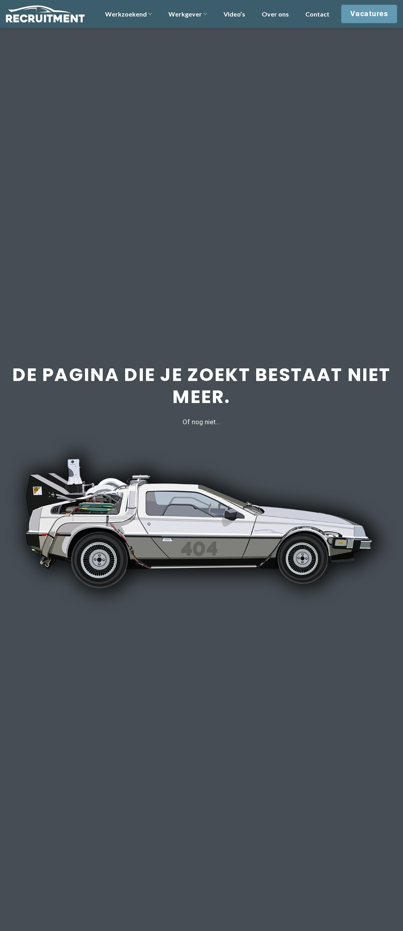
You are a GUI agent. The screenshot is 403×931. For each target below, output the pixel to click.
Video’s (234, 14)
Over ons (275, 14)
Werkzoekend (126, 14)
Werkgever (185, 14)
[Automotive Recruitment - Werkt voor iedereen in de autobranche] (45, 13)
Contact (317, 14)
